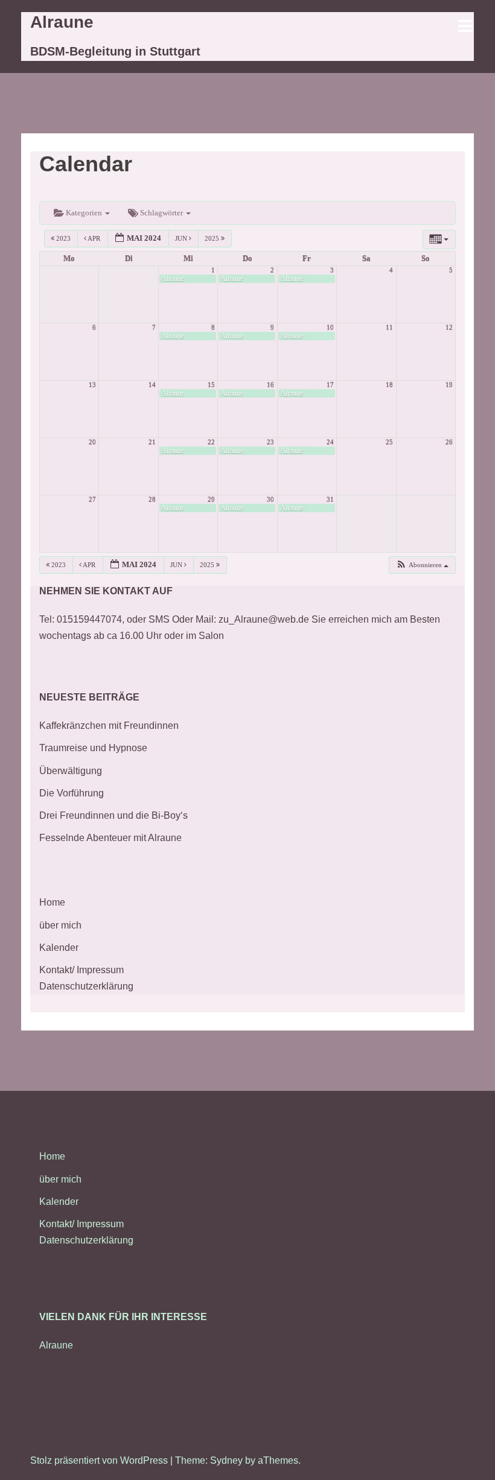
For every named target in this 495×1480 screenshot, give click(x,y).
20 (92, 442)
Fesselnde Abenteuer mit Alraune (110, 838)
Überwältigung (70, 771)
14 (152, 384)
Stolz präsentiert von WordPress (99, 1460)
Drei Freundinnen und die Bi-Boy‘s (113, 815)
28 (152, 499)
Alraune (62, 22)
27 (92, 499)
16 (270, 384)
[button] (422, 565)
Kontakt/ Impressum (81, 970)
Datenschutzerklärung (86, 986)
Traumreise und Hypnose (93, 748)
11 (389, 327)
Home (52, 902)
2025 (213, 238)
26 (449, 442)
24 (330, 442)
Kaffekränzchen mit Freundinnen (109, 725)
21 (152, 442)
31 (330, 499)
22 (211, 442)
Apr (94, 238)
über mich (60, 925)
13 (92, 384)
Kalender (58, 947)
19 (449, 384)
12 (449, 327)
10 (330, 327)
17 (330, 384)
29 (211, 499)
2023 (63, 238)
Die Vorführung (71, 793)
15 (211, 384)
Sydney (226, 1460)
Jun (182, 238)
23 (270, 442)
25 (389, 442)
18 (389, 384)
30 (270, 499)
